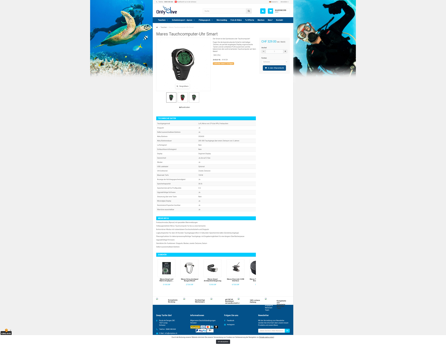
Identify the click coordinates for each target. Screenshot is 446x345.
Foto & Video (236, 20)
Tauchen (162, 20)
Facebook (230, 320)
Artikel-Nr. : (217, 60)
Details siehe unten (267, 337)
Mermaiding (222, 20)
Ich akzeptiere (223, 342)
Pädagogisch (204, 20)
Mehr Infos (217, 55)
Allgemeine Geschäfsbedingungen (203, 320)
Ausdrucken (185, 107)
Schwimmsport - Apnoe (182, 20)
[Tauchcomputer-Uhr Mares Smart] (171, 97)
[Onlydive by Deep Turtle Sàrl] (177, 10)
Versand (193, 323)
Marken (261, 20)
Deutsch (274, 2)
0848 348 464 (171, 329)
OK (287, 331)
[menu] (263, 11)
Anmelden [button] (284, 2)
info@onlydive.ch (171, 333)
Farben (264, 58)
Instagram (231, 324)
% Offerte (249, 20)
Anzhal (264, 48)
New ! (270, 20)
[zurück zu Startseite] (157, 27)
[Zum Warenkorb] (270, 11)
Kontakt (279, 20)
